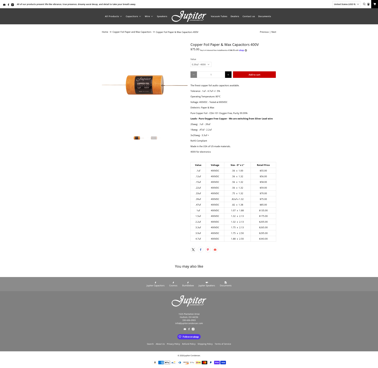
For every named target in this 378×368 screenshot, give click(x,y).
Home (105, 32)
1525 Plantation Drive (189, 314)
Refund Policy (188, 343)
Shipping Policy (205, 343)
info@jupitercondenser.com (189, 323)
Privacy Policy (173, 343)
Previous (264, 31)
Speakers (162, 16)
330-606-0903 (189, 320)
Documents (264, 16)
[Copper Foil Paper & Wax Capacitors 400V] (145, 85)
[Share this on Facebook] (200, 249)
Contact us (249, 16)
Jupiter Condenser (192, 355)
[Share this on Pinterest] (208, 249)
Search (150, 343)
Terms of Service (223, 343)
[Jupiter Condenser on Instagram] (13, 5)
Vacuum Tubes (219, 16)
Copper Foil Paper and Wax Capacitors (132, 32)
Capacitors (132, 16)
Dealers (235, 16)
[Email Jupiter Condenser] (5, 5)
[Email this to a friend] (215, 249)
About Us (160, 343)
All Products (112, 16)
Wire (147, 16)
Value (193, 59)
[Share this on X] (193, 249)
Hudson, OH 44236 (189, 317)
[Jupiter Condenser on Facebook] (9, 5)
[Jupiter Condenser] (189, 16)
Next (273, 31)
